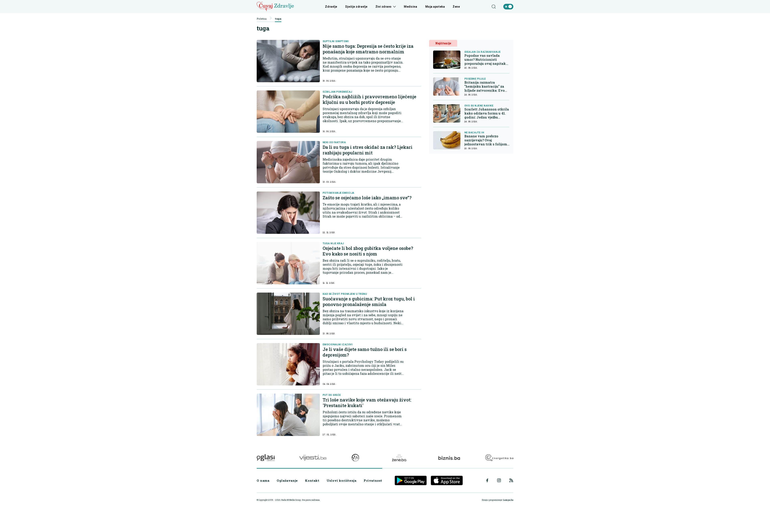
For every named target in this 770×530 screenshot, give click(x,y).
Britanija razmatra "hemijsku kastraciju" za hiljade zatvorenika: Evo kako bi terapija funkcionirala (484, 86)
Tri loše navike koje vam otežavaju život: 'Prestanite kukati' (367, 402)
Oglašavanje (287, 480)
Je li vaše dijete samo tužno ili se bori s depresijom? (365, 352)
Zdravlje (331, 6)
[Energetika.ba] (499, 457)
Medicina (410, 6)
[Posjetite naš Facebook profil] (487, 480)
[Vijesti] (312, 457)
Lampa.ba (508, 500)
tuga (278, 18)
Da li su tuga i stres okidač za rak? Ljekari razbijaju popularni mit (367, 150)
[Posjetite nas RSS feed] (511, 480)
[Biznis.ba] (449, 458)
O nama (263, 480)
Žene (456, 6)
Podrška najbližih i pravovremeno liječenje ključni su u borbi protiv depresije (369, 99)
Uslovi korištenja (341, 480)
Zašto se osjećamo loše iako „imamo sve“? (367, 198)
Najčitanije (443, 43)
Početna (261, 18)
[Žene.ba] (399, 457)
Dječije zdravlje (356, 6)
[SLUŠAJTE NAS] (355, 457)
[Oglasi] (266, 457)
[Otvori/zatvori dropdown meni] (394, 6)
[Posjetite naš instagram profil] (499, 480)
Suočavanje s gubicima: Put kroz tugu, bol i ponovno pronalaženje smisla (369, 301)
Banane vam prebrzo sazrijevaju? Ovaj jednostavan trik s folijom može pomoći (485, 140)
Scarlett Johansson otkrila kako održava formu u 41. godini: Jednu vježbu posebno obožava (486, 113)
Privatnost (373, 480)
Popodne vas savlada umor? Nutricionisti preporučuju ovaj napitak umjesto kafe (485, 60)
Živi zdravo (384, 6)
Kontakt (312, 480)
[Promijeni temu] (508, 6)
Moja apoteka (435, 6)
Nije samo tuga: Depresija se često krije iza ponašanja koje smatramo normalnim (368, 49)
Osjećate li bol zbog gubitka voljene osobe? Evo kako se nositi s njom (368, 251)
